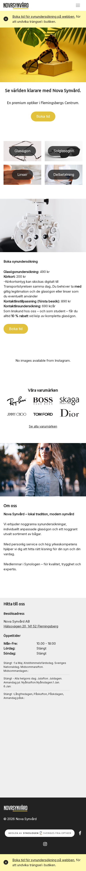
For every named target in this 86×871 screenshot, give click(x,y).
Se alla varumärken (43, 426)
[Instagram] (45, 843)
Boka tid (43, 116)
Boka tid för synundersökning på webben (43, 16)
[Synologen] (40, 833)
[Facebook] (80, 833)
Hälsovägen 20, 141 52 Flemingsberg (31, 626)
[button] (6, 19)
